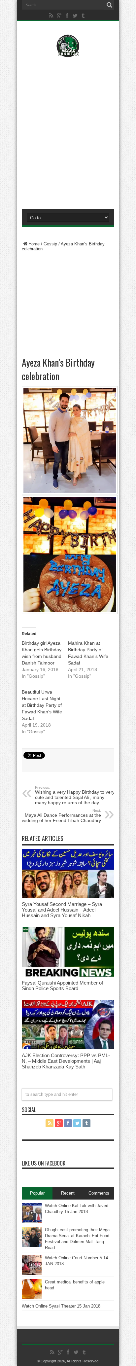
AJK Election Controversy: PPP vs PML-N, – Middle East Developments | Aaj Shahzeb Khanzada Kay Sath (66, 1061)
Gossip (50, 243)
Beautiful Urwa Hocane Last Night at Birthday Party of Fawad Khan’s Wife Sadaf (42, 705)
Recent (68, 1193)
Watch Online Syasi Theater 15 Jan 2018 (61, 1306)
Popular (37, 1193)
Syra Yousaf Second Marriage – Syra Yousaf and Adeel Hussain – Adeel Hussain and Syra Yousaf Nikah (62, 909)
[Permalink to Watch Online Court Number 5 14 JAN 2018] (32, 1273)
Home (34, 243)
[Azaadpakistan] (68, 52)
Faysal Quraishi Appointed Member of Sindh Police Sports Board (62, 985)
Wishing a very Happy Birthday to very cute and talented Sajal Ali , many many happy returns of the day (75, 795)
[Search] (109, 5)
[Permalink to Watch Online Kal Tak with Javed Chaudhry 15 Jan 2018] (32, 1221)
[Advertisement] (68, 131)
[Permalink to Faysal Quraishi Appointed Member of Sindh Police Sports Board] (68, 975)
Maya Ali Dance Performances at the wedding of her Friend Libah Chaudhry (60, 816)
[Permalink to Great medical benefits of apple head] (32, 1297)
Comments (98, 1193)
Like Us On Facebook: (44, 1163)
